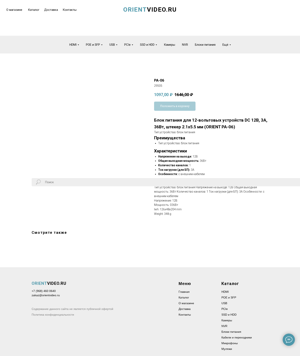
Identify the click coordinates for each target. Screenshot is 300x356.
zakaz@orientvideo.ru (46, 295)
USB (224, 303)
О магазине (186, 303)
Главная (184, 291)
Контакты (185, 314)
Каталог (184, 297)
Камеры (169, 45)
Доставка (185, 309)
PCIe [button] (127, 45)
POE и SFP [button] (93, 45)
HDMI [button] (73, 45)
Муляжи (226, 348)
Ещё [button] (225, 45)
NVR (185, 45)
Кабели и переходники (236, 337)
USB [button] (112, 45)
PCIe (224, 309)
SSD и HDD (229, 314)
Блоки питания (205, 45)
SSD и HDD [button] (147, 45)
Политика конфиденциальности (53, 314)
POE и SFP (228, 297)
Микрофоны (229, 343)
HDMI (225, 291)
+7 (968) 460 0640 (44, 291)
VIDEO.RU (49, 283)
